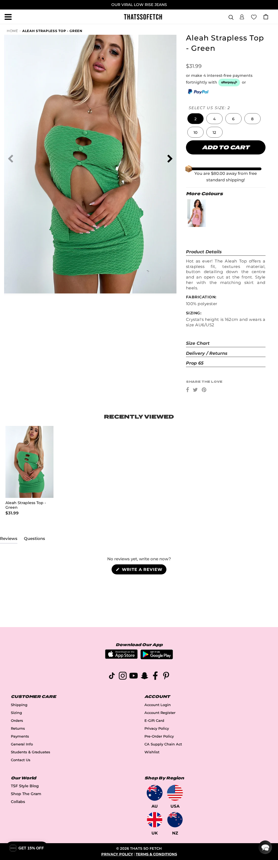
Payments (20, 736)
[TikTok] (111, 676)
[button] (242, 16)
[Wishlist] (254, 16)
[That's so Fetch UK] (154, 820)
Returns (18, 728)
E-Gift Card (154, 721)
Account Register (159, 713)
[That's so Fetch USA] (175, 793)
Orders (17, 721)
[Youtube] (133, 676)
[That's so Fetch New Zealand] (175, 820)
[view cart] (265, 17)
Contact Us (20, 760)
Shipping (19, 705)
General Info (22, 744)
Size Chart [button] (198, 343)
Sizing (16, 713)
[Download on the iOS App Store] (121, 657)
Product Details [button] (204, 251)
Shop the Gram (26, 793)
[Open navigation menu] (8, 17)
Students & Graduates (30, 752)
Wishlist (151, 752)
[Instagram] (122, 676)
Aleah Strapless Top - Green (52, 31)
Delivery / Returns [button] (207, 353)
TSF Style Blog (25, 785)
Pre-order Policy (159, 736)
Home (12, 31)
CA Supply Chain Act (163, 744)
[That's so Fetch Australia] (154, 793)
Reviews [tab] (8, 540)
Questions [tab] (34, 540)
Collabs (18, 801)
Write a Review (143, 570)
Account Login (157, 705)
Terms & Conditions (156, 854)
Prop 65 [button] (195, 363)
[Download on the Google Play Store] (156, 657)
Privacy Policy (156, 728)
